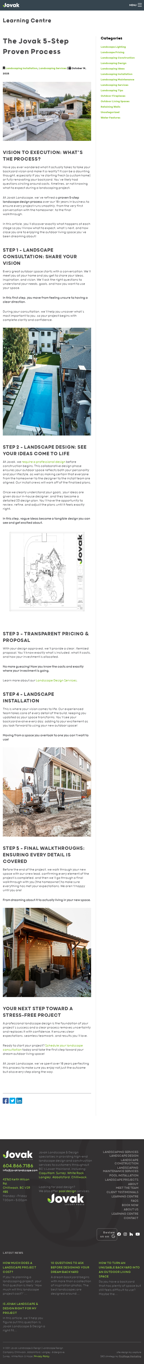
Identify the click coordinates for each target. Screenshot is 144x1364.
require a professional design (43, 462)
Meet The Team (127, 1188)
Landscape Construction (126, 1162)
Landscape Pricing (112, 52)
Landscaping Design (113, 63)
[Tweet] (12, 1100)
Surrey (61, 1173)
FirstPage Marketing (130, 1356)
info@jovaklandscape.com (18, 1170)
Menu (132, 5)
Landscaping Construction (118, 57)
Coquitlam (47, 1173)
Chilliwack (79, 1177)
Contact (131, 1218)
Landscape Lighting (113, 46)
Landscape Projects (121, 1180)
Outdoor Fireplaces (113, 95)
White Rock (75, 1173)
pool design (67, 1191)
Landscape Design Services (56, 680)
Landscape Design (124, 1156)
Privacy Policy (42, 1356)
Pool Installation (123, 1175)
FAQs (134, 1201)
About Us (131, 1209)
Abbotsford (61, 1177)
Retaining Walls (110, 106)
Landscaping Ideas (113, 68)
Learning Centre (125, 1196)
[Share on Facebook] (6, 1100)
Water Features (110, 117)
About (133, 1184)
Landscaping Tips (112, 90)
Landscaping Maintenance (117, 79)
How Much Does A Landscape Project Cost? (19, 1267)
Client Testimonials (122, 1192)
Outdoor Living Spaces (115, 101)
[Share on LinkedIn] (19, 1100)
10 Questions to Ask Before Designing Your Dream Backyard (70, 1267)
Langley (45, 1177)
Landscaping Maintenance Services (120, 1169)
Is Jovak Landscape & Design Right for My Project (20, 1308)
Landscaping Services (53, 68)
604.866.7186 (18, 1166)
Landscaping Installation (21, 68)
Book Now (130, 1205)
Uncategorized (110, 112)
